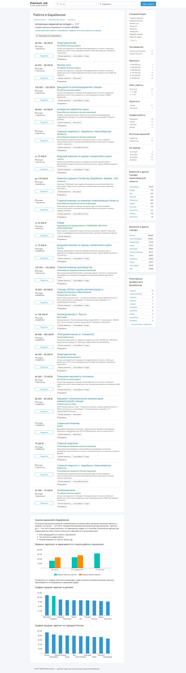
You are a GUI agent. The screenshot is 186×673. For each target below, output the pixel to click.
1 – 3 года (141, 92)
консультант (134, 317)
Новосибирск (134, 187)
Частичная (141, 108)
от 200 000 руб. (141, 70)
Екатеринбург (134, 242)
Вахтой (141, 127)
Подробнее (44, 56)
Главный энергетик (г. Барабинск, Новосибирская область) (84, 133)
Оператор (133, 26)
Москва (132, 235)
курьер (132, 314)
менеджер (133, 320)
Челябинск (133, 259)
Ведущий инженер (136, 34)
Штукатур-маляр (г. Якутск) (72, 314)
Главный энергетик (67, 443)
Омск (131, 255)
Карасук (132, 213)
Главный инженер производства (74, 267)
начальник (133, 310)
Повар (60, 222)
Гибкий (141, 122)
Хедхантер (141, 138)
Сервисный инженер (68, 423)
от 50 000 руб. (141, 78)
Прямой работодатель (141, 51)
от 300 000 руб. (141, 64)
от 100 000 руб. (141, 75)
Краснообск (134, 210)
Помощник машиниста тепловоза (75, 376)
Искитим (133, 197)
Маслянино (134, 217)
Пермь (132, 262)
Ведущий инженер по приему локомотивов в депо (84, 156)
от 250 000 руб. (141, 67)
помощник (133, 307)
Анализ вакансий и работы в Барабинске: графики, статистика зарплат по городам (68, 30)
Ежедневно (141, 119)
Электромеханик (66, 490)
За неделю (141, 157)
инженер (133, 290)
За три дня (141, 154)
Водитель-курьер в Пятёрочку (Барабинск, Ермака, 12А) (87, 178)
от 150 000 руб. (141, 73)
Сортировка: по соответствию (49, 36)
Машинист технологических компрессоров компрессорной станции (80, 400)
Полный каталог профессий (141, 324)
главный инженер (136, 294)
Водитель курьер (136, 37)
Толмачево (133, 200)
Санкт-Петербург (136, 239)
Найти (148, 4)
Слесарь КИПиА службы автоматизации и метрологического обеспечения (80, 290)
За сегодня (141, 152)
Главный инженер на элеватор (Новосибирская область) (88, 200)
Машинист (133, 29)
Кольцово (133, 207)
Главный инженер (136, 21)
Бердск (132, 190)
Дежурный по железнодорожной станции (79, 87)
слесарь (132, 304)
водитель (133, 300)
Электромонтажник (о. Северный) (75, 334)
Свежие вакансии (141, 53)
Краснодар (133, 249)
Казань (132, 245)
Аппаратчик (134, 31)
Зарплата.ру (141, 141)
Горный (132, 203)
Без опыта (141, 89)
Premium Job (39, 4)
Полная (141, 105)
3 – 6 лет (141, 94)
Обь (131, 193)
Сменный (141, 124)
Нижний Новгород (136, 252)
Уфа (131, 269)
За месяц (141, 160)
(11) (133, 40)
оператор (133, 297)
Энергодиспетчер (66, 42)
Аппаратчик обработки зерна (73, 109)
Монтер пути (64, 64)
